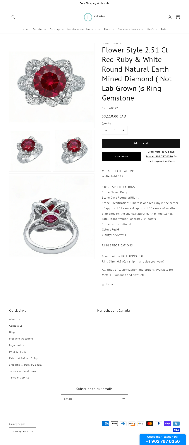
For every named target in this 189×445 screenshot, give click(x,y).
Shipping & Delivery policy (25, 364)
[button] (13, 17)
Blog (12, 332)
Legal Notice (16, 345)
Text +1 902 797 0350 (159, 156)
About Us (14, 319)
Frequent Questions (21, 338)
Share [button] (109, 284)
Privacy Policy (17, 351)
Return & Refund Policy (23, 358)
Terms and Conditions (22, 371)
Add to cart (140, 143)
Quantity (106, 123)
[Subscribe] (124, 399)
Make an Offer (121, 156)
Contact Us (16, 325)
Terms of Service (19, 377)
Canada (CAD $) (20, 431)
